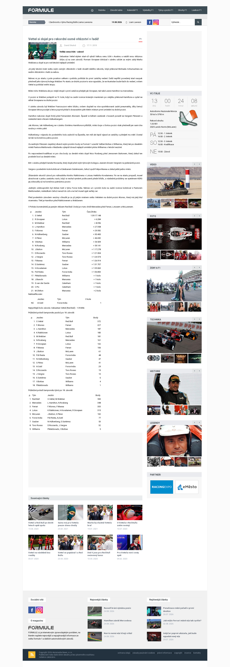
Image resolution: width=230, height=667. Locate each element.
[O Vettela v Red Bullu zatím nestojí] (129, 512)
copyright (178, 653)
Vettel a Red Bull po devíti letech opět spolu (40, 524)
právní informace (164, 653)
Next (205, 182)
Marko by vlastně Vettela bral (99, 524)
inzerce (187, 653)
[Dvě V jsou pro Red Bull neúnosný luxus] (100, 542)
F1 (140, 39)
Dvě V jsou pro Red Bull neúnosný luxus (98, 553)
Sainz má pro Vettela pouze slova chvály (68, 524)
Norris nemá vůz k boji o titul (118, 633)
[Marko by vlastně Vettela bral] (100, 512)
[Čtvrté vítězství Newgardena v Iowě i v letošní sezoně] (174, 337)
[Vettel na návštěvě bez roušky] (41, 542)
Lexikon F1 (197, 10)
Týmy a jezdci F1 (165, 10)
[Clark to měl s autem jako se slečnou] (174, 440)
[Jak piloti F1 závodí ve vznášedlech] (174, 182)
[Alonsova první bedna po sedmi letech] (174, 389)
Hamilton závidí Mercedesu (117, 620)
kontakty (197, 653)
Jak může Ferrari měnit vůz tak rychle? (182, 620)
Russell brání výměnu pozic (117, 608)
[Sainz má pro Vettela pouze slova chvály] (70, 512)
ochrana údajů (124, 653)
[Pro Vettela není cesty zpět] (129, 542)
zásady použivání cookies (144, 653)
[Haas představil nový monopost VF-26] (174, 234)
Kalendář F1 (132, 10)
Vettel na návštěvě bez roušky (39, 553)
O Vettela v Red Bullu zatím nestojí (127, 524)
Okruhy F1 (182, 10)
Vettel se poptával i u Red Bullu (70, 553)
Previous (143, 182)
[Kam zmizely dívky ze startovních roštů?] (174, 285)
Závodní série (116, 10)
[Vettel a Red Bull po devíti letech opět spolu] (41, 512)
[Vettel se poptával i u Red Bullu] (70, 542)
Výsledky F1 (148, 10)
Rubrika (101, 10)
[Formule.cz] (41, 10)
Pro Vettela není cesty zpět (128, 553)
